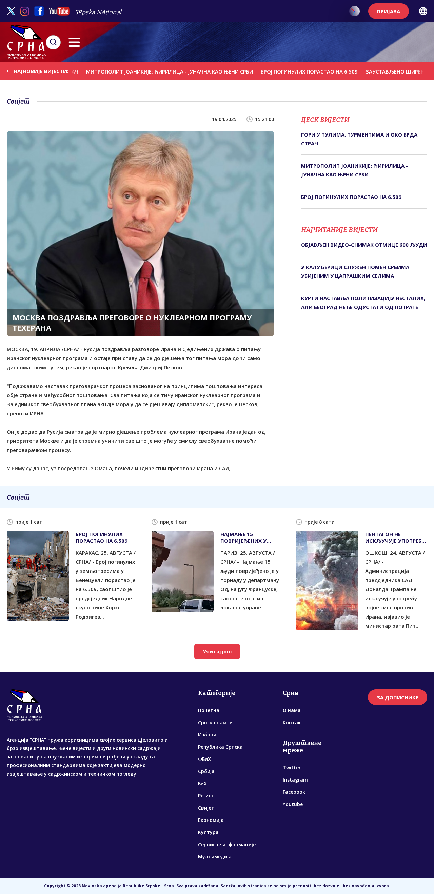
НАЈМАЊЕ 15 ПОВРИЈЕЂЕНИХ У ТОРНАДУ (243, 537)
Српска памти (215, 722)
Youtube (293, 804)
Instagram (295, 779)
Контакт (293, 722)
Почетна (208, 710)
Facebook (294, 792)
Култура (208, 832)
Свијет (206, 808)
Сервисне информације (227, 844)
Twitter (292, 767)
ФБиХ (204, 759)
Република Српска (220, 747)
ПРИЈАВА (388, 11)
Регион (206, 795)
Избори (207, 734)
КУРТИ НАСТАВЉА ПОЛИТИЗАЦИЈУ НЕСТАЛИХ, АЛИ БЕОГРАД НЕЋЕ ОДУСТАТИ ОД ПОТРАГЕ (363, 302)
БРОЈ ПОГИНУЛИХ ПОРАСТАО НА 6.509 (291, 71)
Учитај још (217, 651)
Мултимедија (215, 856)
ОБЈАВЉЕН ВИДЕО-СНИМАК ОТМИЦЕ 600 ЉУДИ (364, 244)
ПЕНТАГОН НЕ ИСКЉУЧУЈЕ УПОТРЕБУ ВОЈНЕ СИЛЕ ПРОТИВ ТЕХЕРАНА (395, 537)
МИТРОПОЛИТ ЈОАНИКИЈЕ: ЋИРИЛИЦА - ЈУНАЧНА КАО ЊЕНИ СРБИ (151, 71)
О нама (292, 710)
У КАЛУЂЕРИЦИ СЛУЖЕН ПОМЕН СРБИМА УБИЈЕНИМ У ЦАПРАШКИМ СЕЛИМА (355, 271)
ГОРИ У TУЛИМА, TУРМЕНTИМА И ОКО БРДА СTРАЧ (359, 139)
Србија (206, 771)
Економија (211, 820)
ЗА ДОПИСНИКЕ (397, 697)
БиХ (202, 783)
